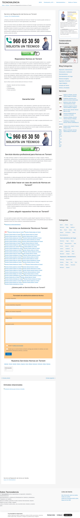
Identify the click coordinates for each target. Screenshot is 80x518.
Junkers (61, 248)
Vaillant (66, 264)
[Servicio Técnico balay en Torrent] (32, 232)
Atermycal (62, 227)
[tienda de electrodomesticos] (28, 224)
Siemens (62, 262)
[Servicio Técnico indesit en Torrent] (30, 244)
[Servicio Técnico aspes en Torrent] (23, 264)
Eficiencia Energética (64, 78)
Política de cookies (65, 496)
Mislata (30, 364)
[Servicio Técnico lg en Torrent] (11, 246)
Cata (75, 229)
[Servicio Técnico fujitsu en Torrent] (12, 260)
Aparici (61, 224)
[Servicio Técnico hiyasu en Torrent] (30, 262)
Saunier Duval (69, 259)
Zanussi (67, 267)
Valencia (6, 364)
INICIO (40, 2)
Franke (61, 243)
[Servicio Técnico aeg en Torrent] (5, 232)
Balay (67, 227)
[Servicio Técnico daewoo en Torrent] (13, 237)
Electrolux (62, 241)
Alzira (26, 364)
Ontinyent (40, 364)
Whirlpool (62, 267)
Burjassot (35, 364)
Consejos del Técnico (64, 85)
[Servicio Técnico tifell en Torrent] (30, 282)
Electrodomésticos (60, 2)
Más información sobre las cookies (69, 495)
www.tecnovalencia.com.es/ (65, 36)
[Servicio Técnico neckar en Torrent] (12, 280)
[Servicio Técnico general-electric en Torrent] (32, 241)
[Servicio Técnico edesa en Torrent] (12, 239)
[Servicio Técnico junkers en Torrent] (13, 268)
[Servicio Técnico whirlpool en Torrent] (13, 255)
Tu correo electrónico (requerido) (13, 305)
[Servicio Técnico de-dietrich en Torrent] (31, 237)
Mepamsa (68, 251)
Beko (61, 229)
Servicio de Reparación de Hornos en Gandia (16, 478)
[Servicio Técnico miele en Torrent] (31, 248)
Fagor (67, 241)
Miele (73, 251)
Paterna (18, 364)
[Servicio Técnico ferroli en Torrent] (30, 266)
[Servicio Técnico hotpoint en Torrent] (13, 244)
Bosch (65, 229)
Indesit (72, 246)
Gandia (14, 364)
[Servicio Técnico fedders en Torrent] (13, 273)
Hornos (6, 16)
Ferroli (72, 241)
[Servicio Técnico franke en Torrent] (12, 241)
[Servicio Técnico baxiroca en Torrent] (13, 271)
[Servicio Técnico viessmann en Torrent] (13, 284)
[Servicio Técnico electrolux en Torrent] (30, 239)
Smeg (67, 262)
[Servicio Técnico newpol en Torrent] (13, 250)
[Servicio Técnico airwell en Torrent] (12, 256)
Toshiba (61, 264)
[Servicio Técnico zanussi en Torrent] (31, 255)
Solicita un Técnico (72, 2)
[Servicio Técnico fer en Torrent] (11, 277)
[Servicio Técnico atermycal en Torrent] (31, 268)
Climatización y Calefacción (65, 72)
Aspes (71, 224)
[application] (53, 2)
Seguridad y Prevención (64, 81)
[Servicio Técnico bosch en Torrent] (29, 234)
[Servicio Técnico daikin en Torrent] (12, 258)
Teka (72, 262)
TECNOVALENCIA (10, 2)
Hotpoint (67, 246)
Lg (72, 248)
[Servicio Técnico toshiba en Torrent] (13, 262)
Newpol (68, 253)
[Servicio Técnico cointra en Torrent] (32, 275)
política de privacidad (18, 345)
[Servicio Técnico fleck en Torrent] (28, 277)
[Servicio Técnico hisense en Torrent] (13, 264)
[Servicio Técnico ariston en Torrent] (34, 264)
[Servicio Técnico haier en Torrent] (12, 243)
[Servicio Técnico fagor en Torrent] (15, 232)
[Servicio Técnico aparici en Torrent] (12, 266)
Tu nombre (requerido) (10, 298)
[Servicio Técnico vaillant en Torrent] (12, 270)
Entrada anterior (5, 378)
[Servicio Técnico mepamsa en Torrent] (13, 248)
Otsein (73, 253)
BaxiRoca (72, 227)
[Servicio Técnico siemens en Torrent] (32, 251)
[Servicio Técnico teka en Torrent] (29, 253)
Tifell (76, 262)
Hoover (61, 246)
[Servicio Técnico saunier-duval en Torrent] (32, 270)
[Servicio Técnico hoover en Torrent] (29, 243)
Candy (70, 229)
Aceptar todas (67, 515)
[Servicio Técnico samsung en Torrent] (13, 251)
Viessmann (73, 264)
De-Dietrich (68, 232)
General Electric (68, 243)
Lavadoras (67, 248)
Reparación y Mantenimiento (65, 69)
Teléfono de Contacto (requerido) (13, 311)
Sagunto (23, 364)
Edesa (74, 232)
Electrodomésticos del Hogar (66, 76)
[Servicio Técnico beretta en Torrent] (31, 271)
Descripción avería (9, 324)
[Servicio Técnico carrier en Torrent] (29, 256)
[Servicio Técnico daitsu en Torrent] (29, 258)
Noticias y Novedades (64, 87)
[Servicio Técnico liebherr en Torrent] (28, 246)
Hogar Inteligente (63, 83)
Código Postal (8, 318)
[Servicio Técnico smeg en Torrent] (12, 253)
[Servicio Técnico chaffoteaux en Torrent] (14, 275)
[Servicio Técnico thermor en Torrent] (13, 282)
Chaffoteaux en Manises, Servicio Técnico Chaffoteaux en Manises (69, 122)
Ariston (66, 224)
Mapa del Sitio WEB (66, 500)
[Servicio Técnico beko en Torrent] (12, 234)
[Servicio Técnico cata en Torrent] (29, 236)
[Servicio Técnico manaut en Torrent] (32, 278)
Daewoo (61, 232)
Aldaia (44, 364)
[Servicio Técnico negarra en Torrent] (30, 280)
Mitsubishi (62, 253)
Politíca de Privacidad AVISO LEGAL (69, 498)
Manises (48, 364)
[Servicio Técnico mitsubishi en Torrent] (30, 260)
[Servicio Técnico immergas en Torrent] (13, 278)
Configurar (59, 515)
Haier (75, 243)
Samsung (62, 259)
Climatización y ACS (48, 2)
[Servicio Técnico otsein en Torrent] (30, 250)
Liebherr (61, 251)
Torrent (10, 364)
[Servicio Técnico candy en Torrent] (12, 236)
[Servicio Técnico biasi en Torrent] (30, 273)
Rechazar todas (51, 515)
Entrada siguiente (50, 378)
